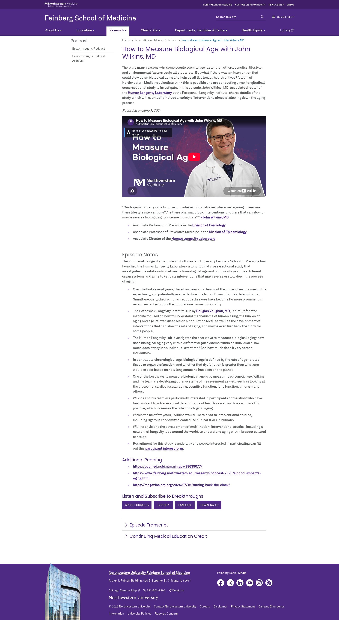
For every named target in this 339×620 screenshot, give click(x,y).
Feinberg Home (131, 40)
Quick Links (284, 17)
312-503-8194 (156, 590)
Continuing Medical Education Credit (168, 536)
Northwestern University (250, 5)
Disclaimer (220, 606)
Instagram (259, 582)
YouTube (249, 582)
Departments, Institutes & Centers (201, 30)
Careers (205, 606)
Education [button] (84, 30)
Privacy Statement (243, 606)
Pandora (184, 505)
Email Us (178, 590)
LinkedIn (240, 582)
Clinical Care (150, 30)
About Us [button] (52, 30)
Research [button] (116, 30)
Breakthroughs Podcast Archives (88, 58)
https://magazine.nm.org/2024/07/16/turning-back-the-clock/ (181, 485)
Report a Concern (166, 613)
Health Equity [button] (252, 30)
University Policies (139, 613)
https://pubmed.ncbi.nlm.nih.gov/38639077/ (167, 466)
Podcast (172, 40)
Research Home (153, 40)
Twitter (230, 582)
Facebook (220, 582)
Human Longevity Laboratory (150, 93)
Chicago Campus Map (123, 590)
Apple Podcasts (137, 505)
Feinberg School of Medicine (90, 18)
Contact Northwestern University (175, 606)
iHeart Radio (209, 505)
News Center (276, 5)
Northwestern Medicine (217, 5)
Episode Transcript (149, 525)
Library (285, 30)
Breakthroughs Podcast (88, 48)
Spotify (163, 505)
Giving (290, 5)
